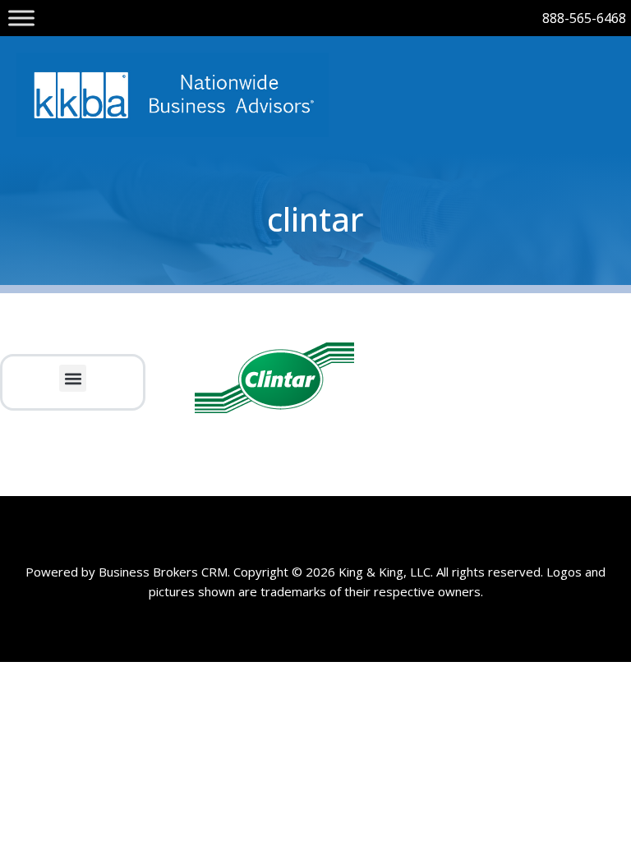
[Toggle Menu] (21, 17)
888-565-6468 (584, 18)
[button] (72, 378)
